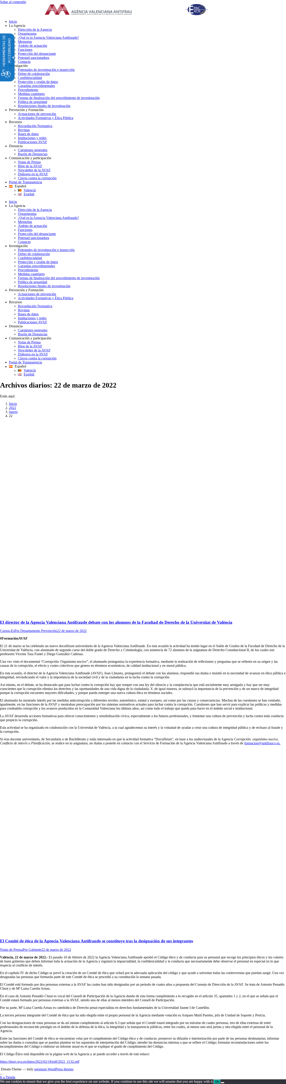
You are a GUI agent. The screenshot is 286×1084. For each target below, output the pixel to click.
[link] (132, 10)
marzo (13, 412)
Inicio (13, 404)
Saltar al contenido (13, 2)
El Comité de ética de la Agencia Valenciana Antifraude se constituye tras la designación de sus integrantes (96, 941)
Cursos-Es (7, 631)
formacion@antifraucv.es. (262, 743)
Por (36, 631)
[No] (222, 1082)
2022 (12, 408)
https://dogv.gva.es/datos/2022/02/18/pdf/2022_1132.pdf (39, 1061)
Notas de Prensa (11, 950)
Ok (217, 1081)
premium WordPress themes (54, 1069)
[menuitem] (147, 22)
